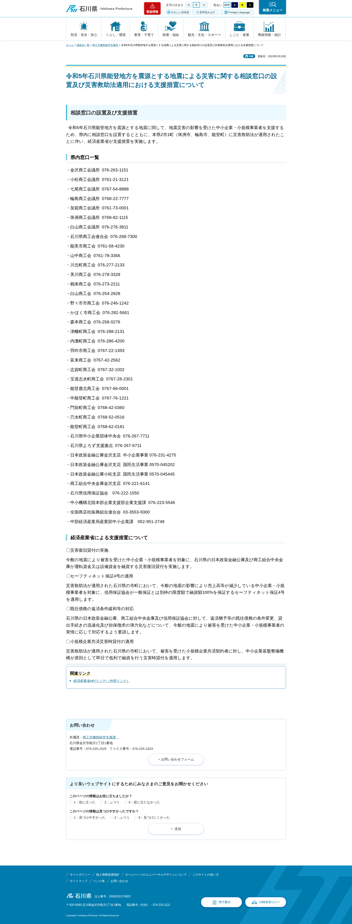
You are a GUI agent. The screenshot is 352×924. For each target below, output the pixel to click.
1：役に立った (85, 802)
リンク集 (99, 881)
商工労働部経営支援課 (105, 45)
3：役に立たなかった (144, 802)
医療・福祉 (171, 35)
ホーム (70, 45)
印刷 (251, 56)
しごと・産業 (239, 35)
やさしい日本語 (180, 12)
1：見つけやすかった (89, 817)
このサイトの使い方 (205, 874)
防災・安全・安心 (84, 35)
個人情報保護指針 (108, 874)
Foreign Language (239, 12)
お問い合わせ (119, 881)
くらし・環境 (116, 35)
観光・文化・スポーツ (204, 35)
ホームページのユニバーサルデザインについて (156, 874)
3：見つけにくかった (154, 817)
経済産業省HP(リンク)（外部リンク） (102, 681)
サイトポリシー (80, 874)
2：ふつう (112, 802)
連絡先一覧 (83, 45)
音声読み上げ (207, 12)
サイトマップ (78, 881)
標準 (227, 4)
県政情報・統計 (269, 35)
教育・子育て (144, 35)
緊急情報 (152, 11)
